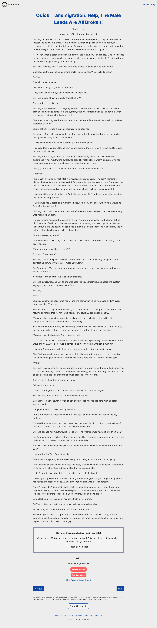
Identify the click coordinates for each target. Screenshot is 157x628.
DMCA (71, 615)
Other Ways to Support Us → (78, 580)
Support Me (88, 615)
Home (57, 615)
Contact (64, 615)
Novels (146, 4)
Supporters (98, 615)
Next (120, 589)
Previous (38, 589)
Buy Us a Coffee (78, 575)
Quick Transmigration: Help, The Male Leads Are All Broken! (78, 18)
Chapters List (78, 29)
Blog (153, 4)
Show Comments (78, 606)
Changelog (78, 615)
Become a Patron (78, 569)
